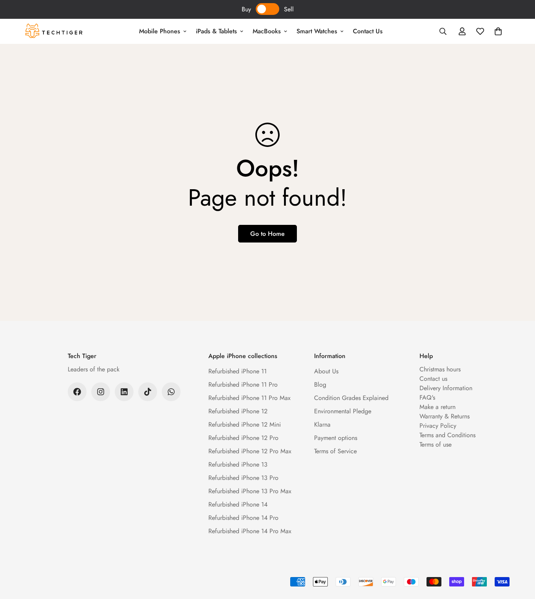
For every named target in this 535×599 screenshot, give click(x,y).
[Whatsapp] (171, 391)
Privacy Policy (437, 425)
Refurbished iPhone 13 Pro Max (249, 491)
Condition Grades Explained (351, 397)
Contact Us (368, 31)
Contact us (433, 378)
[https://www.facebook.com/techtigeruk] (77, 391)
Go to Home (267, 233)
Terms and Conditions (447, 435)
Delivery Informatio (444, 388)
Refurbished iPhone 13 (238, 464)
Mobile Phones (159, 31)
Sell (289, 9)
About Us (326, 371)
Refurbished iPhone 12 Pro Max (249, 451)
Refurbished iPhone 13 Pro (243, 477)
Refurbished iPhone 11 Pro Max (249, 397)
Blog (320, 384)
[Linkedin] (124, 391)
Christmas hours (440, 369)
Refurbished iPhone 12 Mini (244, 424)
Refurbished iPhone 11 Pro (243, 384)
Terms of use (435, 444)
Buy (246, 9)
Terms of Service (335, 451)
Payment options (335, 437)
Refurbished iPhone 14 (238, 504)
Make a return (437, 406)
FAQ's (427, 397)
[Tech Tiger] (53, 31)
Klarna (322, 424)
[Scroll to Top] (520, 556)
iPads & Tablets (216, 31)
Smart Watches (316, 31)
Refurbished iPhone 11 (237, 371)
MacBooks (267, 31)
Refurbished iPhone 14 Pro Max (249, 531)
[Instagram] (100, 391)
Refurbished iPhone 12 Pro (243, 437)
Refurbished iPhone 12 (238, 411)
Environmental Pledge (342, 411)
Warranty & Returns (444, 416)
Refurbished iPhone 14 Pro (243, 517)
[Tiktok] (147, 391)
